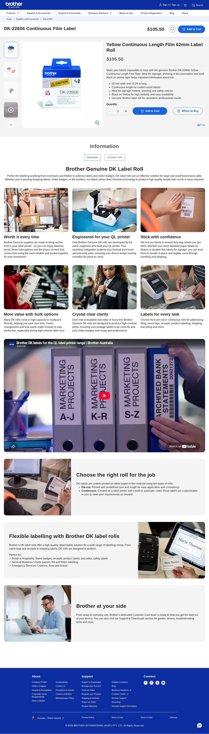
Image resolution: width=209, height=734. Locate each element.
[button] (11, 124)
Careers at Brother (64, 694)
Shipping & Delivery (90, 698)
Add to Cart (194, 29)
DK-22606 (47, 19)
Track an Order (88, 690)
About (185, 13)
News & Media (38, 701)
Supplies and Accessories (27, 19)
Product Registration (151, 13)
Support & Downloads (69, 13)
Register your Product (91, 694)
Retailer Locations (120, 682)
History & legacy (39, 686)
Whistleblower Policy (65, 698)
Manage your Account (91, 686)
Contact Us (60, 686)
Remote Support (119, 698)
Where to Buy (190, 111)
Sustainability (62, 682)
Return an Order (89, 702)
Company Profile (39, 682)
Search (199, 5)
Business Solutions (120, 690)
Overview (92, 157)
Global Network (54, 718)
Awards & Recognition (42, 690)
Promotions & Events (65, 690)
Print (202, 125)
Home (9, 19)
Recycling (116, 702)
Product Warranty (89, 706)
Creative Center (119, 694)
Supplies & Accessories (38, 13)
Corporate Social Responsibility (39, 695)
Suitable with (114, 157)
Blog (172, 13)
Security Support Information (124, 706)
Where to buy (126, 13)
